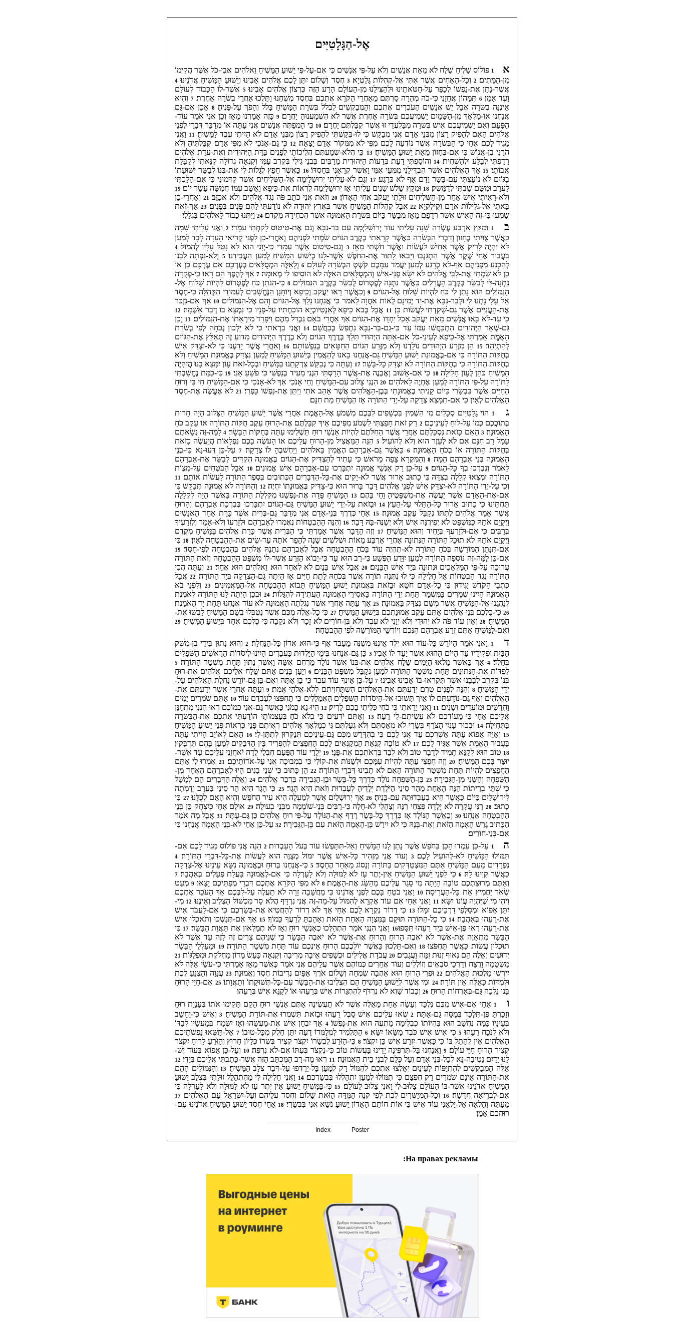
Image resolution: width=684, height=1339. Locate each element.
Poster (360, 1129)
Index (322, 1129)
